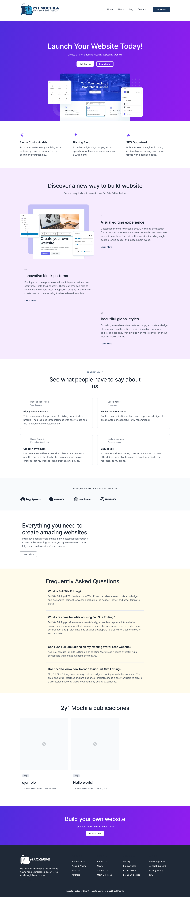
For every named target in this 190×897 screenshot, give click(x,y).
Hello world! (83, 782)
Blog (25, 775)
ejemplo (29, 782)
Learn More (106, 247)
